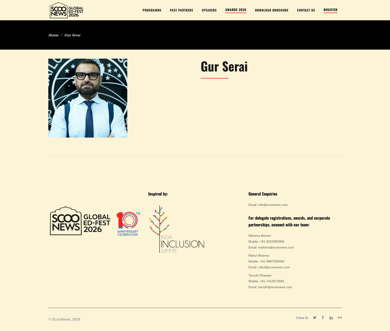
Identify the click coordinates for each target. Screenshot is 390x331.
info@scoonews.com (273, 205)
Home (53, 35)
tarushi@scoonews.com (275, 287)
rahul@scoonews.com (274, 267)
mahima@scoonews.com (276, 247)
